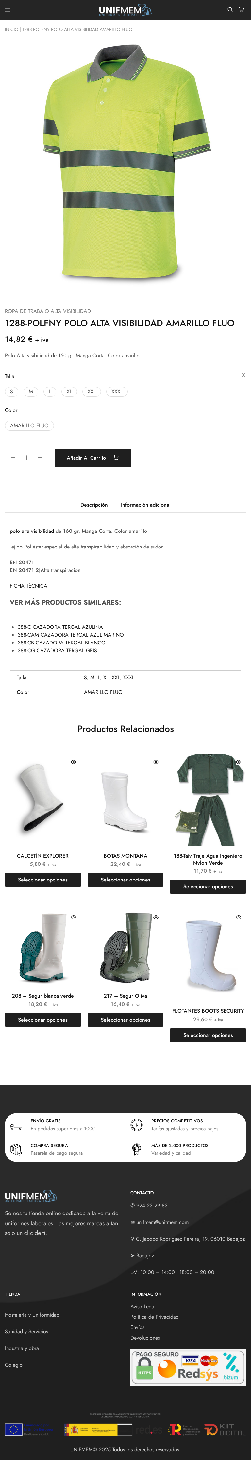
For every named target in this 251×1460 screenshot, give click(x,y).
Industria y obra (22, 1348)
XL (106, 677)
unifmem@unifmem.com (162, 1222)
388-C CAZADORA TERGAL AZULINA (60, 627)
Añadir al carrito (87, 458)
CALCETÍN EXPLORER (43, 856)
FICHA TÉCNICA (28, 586)
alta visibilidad (38, 531)
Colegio (14, 1365)
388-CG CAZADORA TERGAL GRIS (57, 650)
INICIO (11, 29)
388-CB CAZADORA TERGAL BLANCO (62, 642)
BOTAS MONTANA (125, 856)
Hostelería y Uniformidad (32, 1315)
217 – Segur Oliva (125, 996)
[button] (11, 392)
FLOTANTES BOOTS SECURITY (208, 1011)
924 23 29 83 (152, 1205)
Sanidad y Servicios (26, 1331)
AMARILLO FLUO (103, 692)
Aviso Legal (143, 1306)
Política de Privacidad (154, 1317)
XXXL (128, 677)
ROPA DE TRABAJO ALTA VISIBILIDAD (48, 311)
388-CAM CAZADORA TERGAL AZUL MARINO (71, 635)
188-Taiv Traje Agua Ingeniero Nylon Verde (208, 859)
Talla (9, 376)
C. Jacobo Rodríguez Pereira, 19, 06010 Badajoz (190, 1239)
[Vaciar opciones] (243, 376)
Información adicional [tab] (146, 505)
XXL (116, 677)
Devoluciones (145, 1337)
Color (11, 410)
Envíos (137, 1327)
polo (15, 531)
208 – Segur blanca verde (43, 996)
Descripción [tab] (94, 505)
